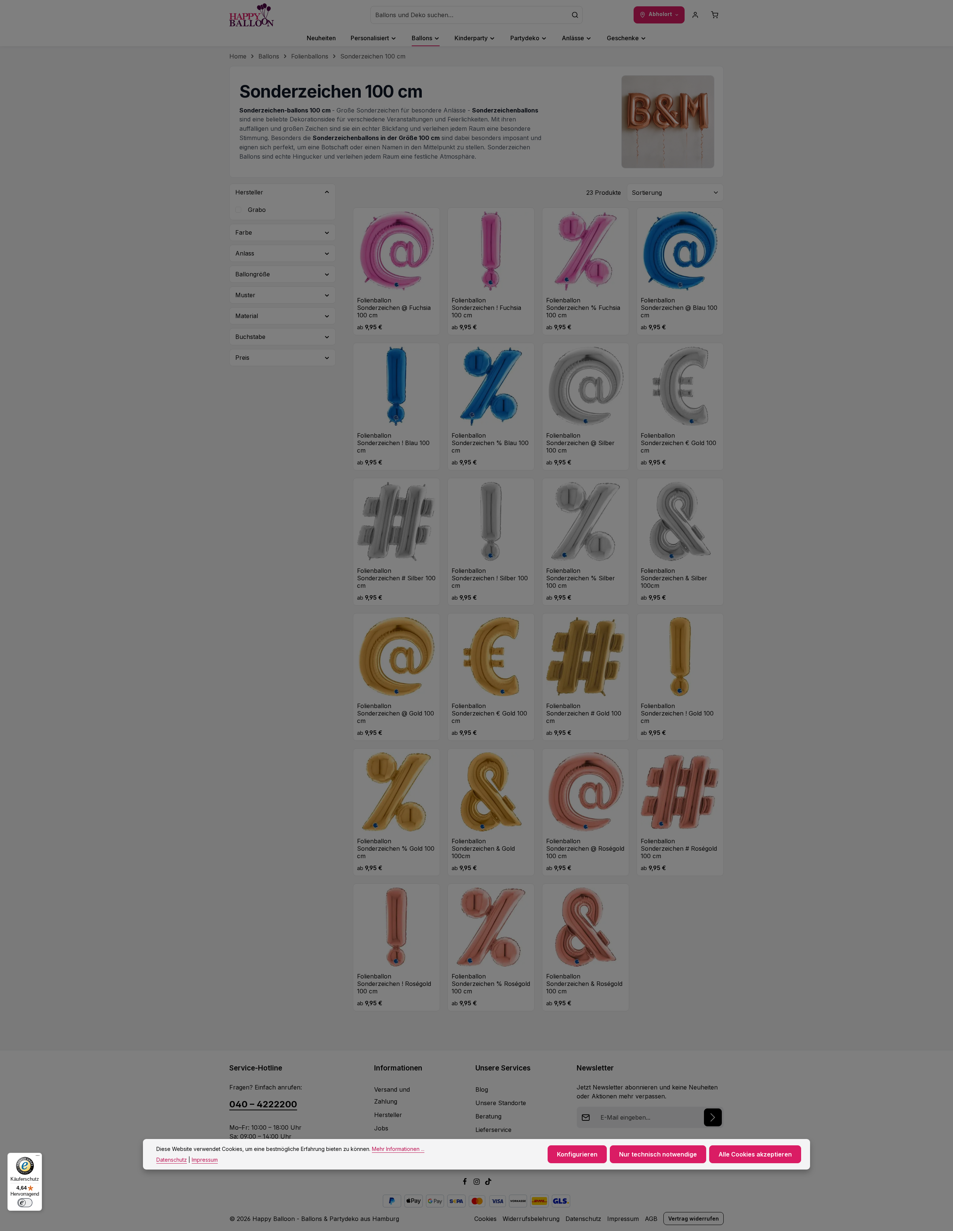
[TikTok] (488, 1182)
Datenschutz (583, 1218)
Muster (245, 295)
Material (246, 316)
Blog (481, 1089)
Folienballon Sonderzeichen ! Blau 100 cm (393, 443)
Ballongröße (252, 274)
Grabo (257, 209)
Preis (242, 357)
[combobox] (469, 15)
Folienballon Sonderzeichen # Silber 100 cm (396, 578)
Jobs (381, 1128)
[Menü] (37, 1157)
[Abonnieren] (713, 1117)
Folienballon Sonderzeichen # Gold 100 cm (583, 713)
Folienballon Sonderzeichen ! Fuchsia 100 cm (486, 307)
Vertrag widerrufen (693, 1218)
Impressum (623, 1218)
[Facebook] (465, 1182)
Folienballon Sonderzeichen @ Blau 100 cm (679, 307)
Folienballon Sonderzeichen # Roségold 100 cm (679, 848)
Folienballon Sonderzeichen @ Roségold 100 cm (585, 848)
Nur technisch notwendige (658, 1154)
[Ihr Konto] (695, 15)
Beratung (488, 1116)
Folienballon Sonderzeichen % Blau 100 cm (490, 443)
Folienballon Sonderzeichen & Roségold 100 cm (584, 984)
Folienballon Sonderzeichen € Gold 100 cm (678, 443)
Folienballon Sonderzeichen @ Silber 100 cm (580, 443)
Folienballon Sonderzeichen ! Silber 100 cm (490, 578)
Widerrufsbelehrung (531, 1218)
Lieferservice (493, 1129)
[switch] (24, 1202)
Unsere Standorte (500, 1103)
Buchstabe (250, 336)
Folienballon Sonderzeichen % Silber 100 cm (580, 578)
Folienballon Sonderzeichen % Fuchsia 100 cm (583, 307)
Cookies (485, 1218)
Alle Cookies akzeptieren (755, 1154)
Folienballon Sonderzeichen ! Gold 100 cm (677, 713)
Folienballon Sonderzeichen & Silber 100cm (674, 578)
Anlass (244, 253)
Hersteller (249, 192)
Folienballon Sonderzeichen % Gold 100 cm (395, 848)
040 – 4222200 (263, 1104)
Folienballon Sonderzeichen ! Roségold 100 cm (394, 984)
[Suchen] (575, 15)
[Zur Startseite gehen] (251, 14)
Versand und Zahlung (392, 1095)
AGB (651, 1218)
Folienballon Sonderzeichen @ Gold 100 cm (395, 713)
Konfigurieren (577, 1154)
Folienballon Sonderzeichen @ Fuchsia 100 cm (394, 307)
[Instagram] (477, 1182)
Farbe (243, 232)
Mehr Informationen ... (398, 1149)
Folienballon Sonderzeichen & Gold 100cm (483, 848)
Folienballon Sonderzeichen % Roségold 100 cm (491, 984)
